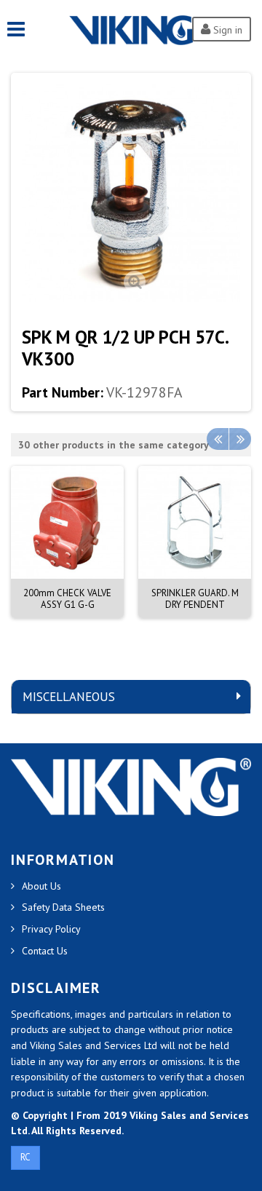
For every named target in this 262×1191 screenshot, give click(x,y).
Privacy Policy (51, 928)
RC (25, 1157)
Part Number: (62, 392)
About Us (41, 886)
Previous (218, 439)
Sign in (226, 29)
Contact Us (45, 950)
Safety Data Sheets (63, 907)
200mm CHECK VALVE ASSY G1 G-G (67, 599)
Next (240, 439)
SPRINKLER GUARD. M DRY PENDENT (195, 599)
